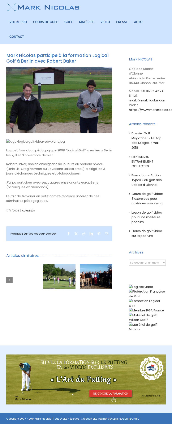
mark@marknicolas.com (147, 100)
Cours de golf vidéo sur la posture (147, 233)
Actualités (28, 210)
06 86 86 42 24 (152, 91)
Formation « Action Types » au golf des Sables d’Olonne (147, 180)
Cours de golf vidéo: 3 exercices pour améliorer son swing (147, 198)
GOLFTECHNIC (130, 418)
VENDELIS (113, 418)
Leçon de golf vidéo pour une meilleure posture (147, 217)
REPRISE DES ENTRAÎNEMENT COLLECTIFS (142, 161)
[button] (9, 280)
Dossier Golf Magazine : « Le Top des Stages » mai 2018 (147, 140)
